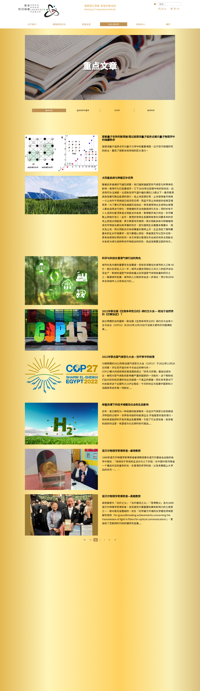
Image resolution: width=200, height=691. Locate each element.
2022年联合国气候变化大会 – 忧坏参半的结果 (128, 357)
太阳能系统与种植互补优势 (117, 178)
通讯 (168, 24)
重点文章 (49, 110)
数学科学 (151, 110)
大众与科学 (113, 24)
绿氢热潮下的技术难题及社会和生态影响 (125, 404)
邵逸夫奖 (86, 24)
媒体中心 (140, 24)
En (178, 8)
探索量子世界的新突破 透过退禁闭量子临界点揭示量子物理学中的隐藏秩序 (138, 138)
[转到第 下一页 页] (110, 540)
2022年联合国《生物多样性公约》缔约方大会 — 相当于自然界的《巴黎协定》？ (137, 312)
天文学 (117, 110)
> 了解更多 (107, 157)
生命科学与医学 (83, 110)
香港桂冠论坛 (59, 24)
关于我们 (32, 24)
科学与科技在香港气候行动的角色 (121, 258)
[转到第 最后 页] (115, 540)
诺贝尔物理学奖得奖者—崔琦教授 (121, 450)
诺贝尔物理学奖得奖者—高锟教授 (121, 496)
